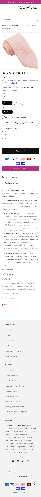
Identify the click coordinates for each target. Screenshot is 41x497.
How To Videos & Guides (13, 401)
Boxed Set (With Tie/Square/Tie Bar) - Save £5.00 (20, 123)
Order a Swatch (20, 169)
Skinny (18, 103)
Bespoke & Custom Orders (14, 386)
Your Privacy (9, 346)
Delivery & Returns (11, 376)
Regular (7, 103)
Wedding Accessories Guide (15, 407)
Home (4, 25)
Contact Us (9, 336)
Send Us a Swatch (11, 381)
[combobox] (20, 19)
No (5, 134)
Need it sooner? (32, 87)
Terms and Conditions (13, 351)
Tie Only (7, 112)
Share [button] (6, 305)
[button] (4, 7)
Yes (5, 132)
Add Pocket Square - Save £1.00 (16, 117)
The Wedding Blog (11, 396)
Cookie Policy (9, 341)
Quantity (4, 138)
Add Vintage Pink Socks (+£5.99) (12, 129)
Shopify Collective (11, 356)
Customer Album (11, 391)
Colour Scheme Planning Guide (16, 412)
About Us (8, 330)
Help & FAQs (9, 370)
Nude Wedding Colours (15, 25)
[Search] (36, 19)
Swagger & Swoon (22, 493)
